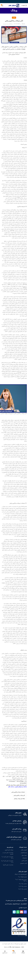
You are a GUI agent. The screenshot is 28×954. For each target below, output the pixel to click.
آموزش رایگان (24, 850)
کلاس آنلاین (24, 861)
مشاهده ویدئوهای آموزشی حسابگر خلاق (17, 787)
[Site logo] (14, 5)
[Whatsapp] (18, 912)
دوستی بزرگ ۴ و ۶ (23, 886)
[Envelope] (21, 912)
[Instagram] (25, 912)
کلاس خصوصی (23, 863)
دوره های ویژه (10, 847)
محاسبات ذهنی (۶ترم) (8, 865)
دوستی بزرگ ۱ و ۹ (23, 884)
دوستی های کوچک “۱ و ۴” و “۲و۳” (21, 880)
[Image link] (19, 926)
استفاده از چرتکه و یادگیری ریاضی (18, 792)
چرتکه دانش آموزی (9, 850)
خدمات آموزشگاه (23, 847)
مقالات (14, 17)
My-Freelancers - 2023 (18, 947)
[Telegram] (14, 912)
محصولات (24, 858)
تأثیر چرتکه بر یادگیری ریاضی (19, 795)
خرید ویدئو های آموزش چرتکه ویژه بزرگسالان (16, 785)
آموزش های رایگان (23, 871)
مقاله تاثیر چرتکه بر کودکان (19, 799)
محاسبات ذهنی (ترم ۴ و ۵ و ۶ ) (7, 861)
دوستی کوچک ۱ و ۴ (22, 877)
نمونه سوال (24, 855)
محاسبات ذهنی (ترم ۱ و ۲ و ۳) (7, 857)
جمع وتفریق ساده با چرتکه (21, 874)
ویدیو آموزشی (24, 853)
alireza (23, 24)
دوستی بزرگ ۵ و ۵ (23, 889)
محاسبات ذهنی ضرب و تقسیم (8, 853)
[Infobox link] (14, 814)
